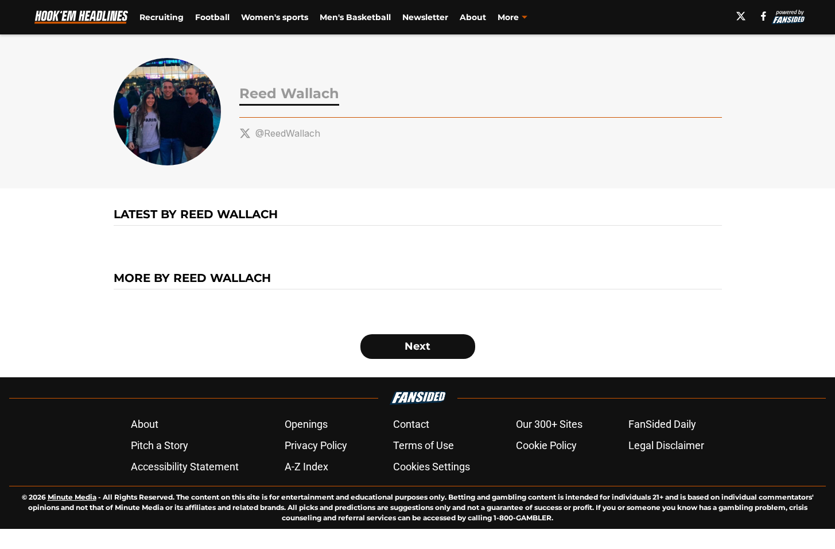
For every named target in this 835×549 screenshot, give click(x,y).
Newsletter (425, 17)
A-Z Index (306, 467)
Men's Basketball (355, 17)
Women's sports (274, 17)
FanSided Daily (662, 424)
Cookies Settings (431, 467)
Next (417, 346)
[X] (740, 16)
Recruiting (161, 17)
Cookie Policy (546, 445)
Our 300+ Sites (549, 424)
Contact (411, 424)
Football (212, 17)
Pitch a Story (159, 445)
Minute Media (72, 497)
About (473, 17)
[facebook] (763, 16)
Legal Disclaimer (666, 445)
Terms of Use (423, 445)
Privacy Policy (316, 445)
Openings (306, 424)
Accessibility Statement (185, 467)
